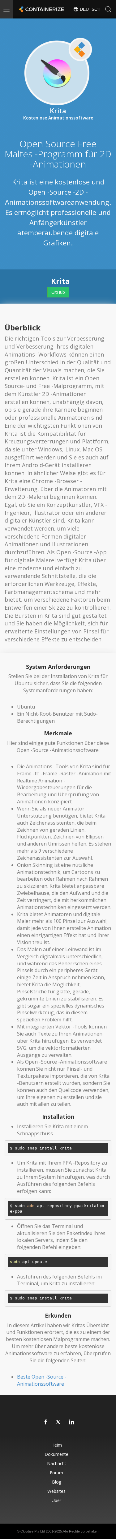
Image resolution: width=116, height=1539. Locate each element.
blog (56, 1482)
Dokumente (56, 1454)
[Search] (108, 9)
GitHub (58, 292)
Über (56, 1500)
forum (56, 1473)
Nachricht (56, 1463)
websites (56, 1491)
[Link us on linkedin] (72, 1422)
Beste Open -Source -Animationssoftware (42, 1380)
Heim (56, 1445)
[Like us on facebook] (46, 1422)
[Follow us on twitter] (59, 1422)
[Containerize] (41, 9)
